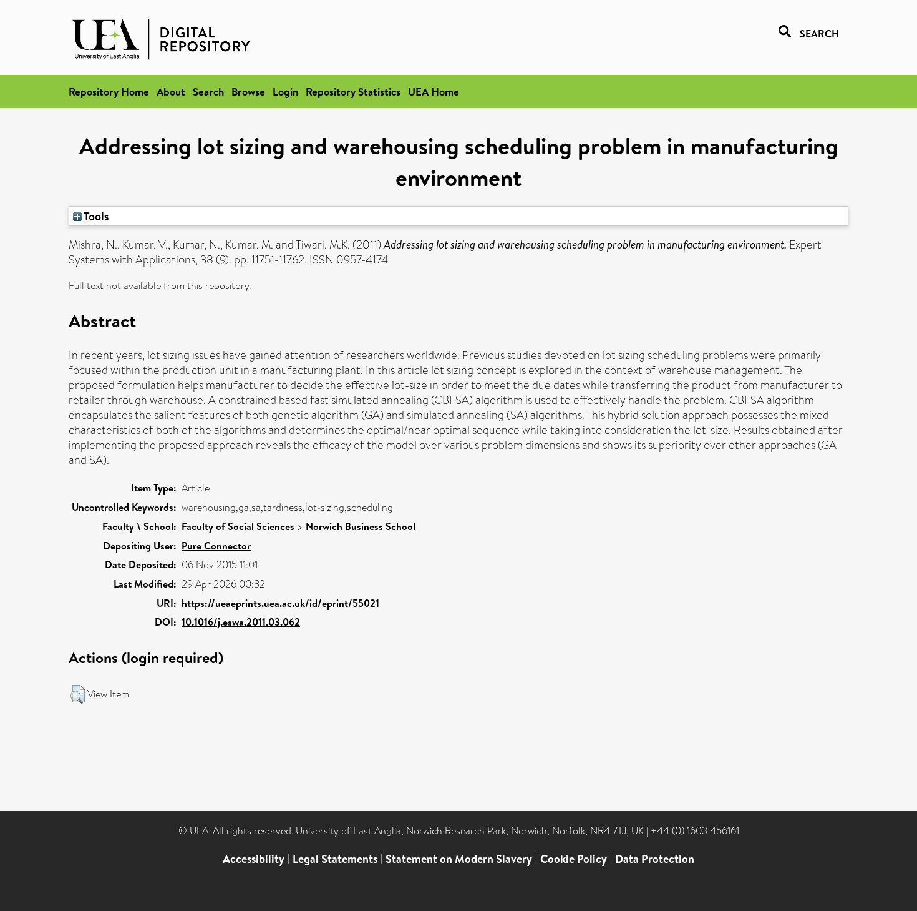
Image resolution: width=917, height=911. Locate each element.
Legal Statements (335, 859)
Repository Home (109, 91)
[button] (77, 694)
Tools (95, 216)
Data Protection (654, 859)
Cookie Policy (573, 859)
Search (208, 91)
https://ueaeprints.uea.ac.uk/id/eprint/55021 (280, 603)
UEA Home (433, 91)
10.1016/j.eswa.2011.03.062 (241, 622)
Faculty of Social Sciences (238, 526)
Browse (248, 91)
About (171, 91)
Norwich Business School (360, 526)
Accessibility (253, 859)
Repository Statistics (353, 91)
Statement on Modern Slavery (459, 859)
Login (285, 91)
